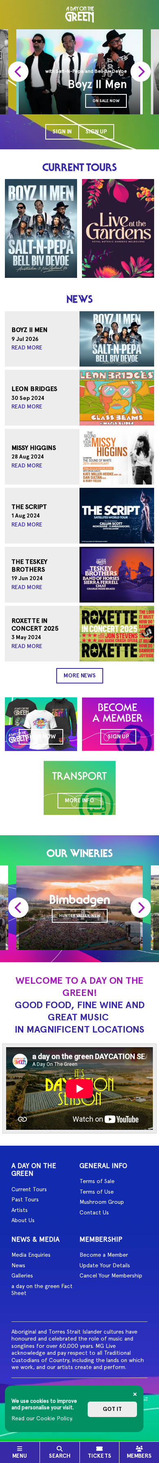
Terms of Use (97, 1191)
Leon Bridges (34, 389)
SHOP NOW (41, 736)
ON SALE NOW (106, 100)
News (18, 1265)
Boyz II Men (29, 330)
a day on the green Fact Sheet (42, 1290)
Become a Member (104, 1254)
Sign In (62, 131)
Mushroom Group (102, 1202)
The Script (29, 507)
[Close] (135, 1394)
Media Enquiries (31, 1254)
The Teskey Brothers (29, 565)
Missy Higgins (33, 448)
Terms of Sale (97, 1181)
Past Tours (25, 1199)
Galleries (22, 1275)
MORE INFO (79, 800)
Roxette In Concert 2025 (35, 624)
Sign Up (96, 131)
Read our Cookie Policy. (42, 1418)
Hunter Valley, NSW (79, 915)
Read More (26, 347)
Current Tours (29, 1189)
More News (80, 675)
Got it (112, 1409)
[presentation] (18, 71)
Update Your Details (105, 1265)
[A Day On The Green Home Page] (79, 15)
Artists (19, 1210)
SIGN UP (118, 736)
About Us (23, 1220)
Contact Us (94, 1212)
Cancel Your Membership (111, 1275)
